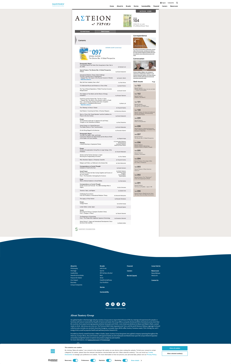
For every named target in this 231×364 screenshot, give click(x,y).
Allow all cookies (174, 348)
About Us (120, 6)
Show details (135, 360)
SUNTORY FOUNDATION (101, 229)
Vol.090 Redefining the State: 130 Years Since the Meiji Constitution (144, 193)
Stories (136, 6)
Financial (156, 6)
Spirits (102, 271)
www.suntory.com (93, 340)
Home (112, 6)
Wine (101, 278)
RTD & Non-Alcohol (106, 273)
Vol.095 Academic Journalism (144, 152)
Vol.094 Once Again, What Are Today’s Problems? (144, 160)
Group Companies (76, 285)
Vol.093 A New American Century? (144, 168)
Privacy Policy (151, 354)
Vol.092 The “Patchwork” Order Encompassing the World (144, 176)
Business (73, 282)
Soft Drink (103, 268)
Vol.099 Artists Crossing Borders (144, 120)
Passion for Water (76, 278)
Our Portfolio (104, 282)
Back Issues (105, 31)
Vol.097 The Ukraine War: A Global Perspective (144, 136)
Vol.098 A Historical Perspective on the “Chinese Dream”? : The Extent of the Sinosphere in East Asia (144, 128)
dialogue (144, 65)
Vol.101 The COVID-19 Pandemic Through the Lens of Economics (144, 103)
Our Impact (74, 280)
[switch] (93, 360)
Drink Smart (106, 340)
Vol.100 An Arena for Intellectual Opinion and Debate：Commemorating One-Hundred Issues (144, 112)
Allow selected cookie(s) (174, 353)
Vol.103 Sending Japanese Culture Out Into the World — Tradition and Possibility (144, 87)
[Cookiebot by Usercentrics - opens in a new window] (53, 360)
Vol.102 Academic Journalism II (144, 95)
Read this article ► (86, 79)
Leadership (74, 273)
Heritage (73, 271)
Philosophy (74, 268)
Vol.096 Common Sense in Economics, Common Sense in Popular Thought (144, 144)
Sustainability (145, 6)
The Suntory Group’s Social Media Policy (115, 308)
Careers (164, 6)
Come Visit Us (155, 266)
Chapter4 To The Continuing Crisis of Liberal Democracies (144, 43)
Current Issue (85, 31)
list (154, 81)
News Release (155, 273)
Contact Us (171, 3)
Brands (128, 6)
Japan (164, 3)
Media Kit (154, 275)
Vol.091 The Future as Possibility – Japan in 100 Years (144, 185)
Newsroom (174, 6)
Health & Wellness (106, 280)
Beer (101, 275)
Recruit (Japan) (132, 275)
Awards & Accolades (77, 275)
